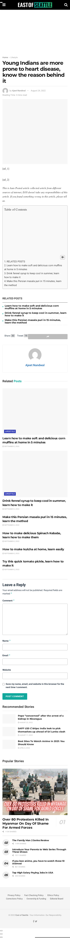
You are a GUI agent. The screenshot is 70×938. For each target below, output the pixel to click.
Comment (8, 600)
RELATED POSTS (16, 261)
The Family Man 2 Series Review (30, 840)
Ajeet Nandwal (19, 90)
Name (6, 640)
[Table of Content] (62, 257)
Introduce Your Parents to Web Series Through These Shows (39, 850)
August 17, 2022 (26, 735)
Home (5, 57)
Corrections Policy (14, 898)
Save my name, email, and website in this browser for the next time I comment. (35, 685)
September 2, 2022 (11, 446)
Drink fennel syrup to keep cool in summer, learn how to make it (35, 314)
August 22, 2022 (26, 722)
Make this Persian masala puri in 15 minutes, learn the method (33, 321)
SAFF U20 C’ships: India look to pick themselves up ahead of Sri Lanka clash (41, 730)
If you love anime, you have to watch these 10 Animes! (38, 862)
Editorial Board (56, 898)
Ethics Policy (53, 895)
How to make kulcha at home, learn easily (33, 549)
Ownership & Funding (36, 898)
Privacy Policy (14, 895)
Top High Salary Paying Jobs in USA (32, 872)
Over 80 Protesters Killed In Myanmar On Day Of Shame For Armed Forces (25, 823)
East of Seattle (21, 915)
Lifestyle (14, 57)
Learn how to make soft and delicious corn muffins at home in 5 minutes (32, 307)
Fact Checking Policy (33, 895)
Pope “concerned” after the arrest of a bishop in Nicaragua (41, 717)
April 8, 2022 (24, 748)
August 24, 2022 (38, 90)
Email (6, 655)
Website (6, 670)
